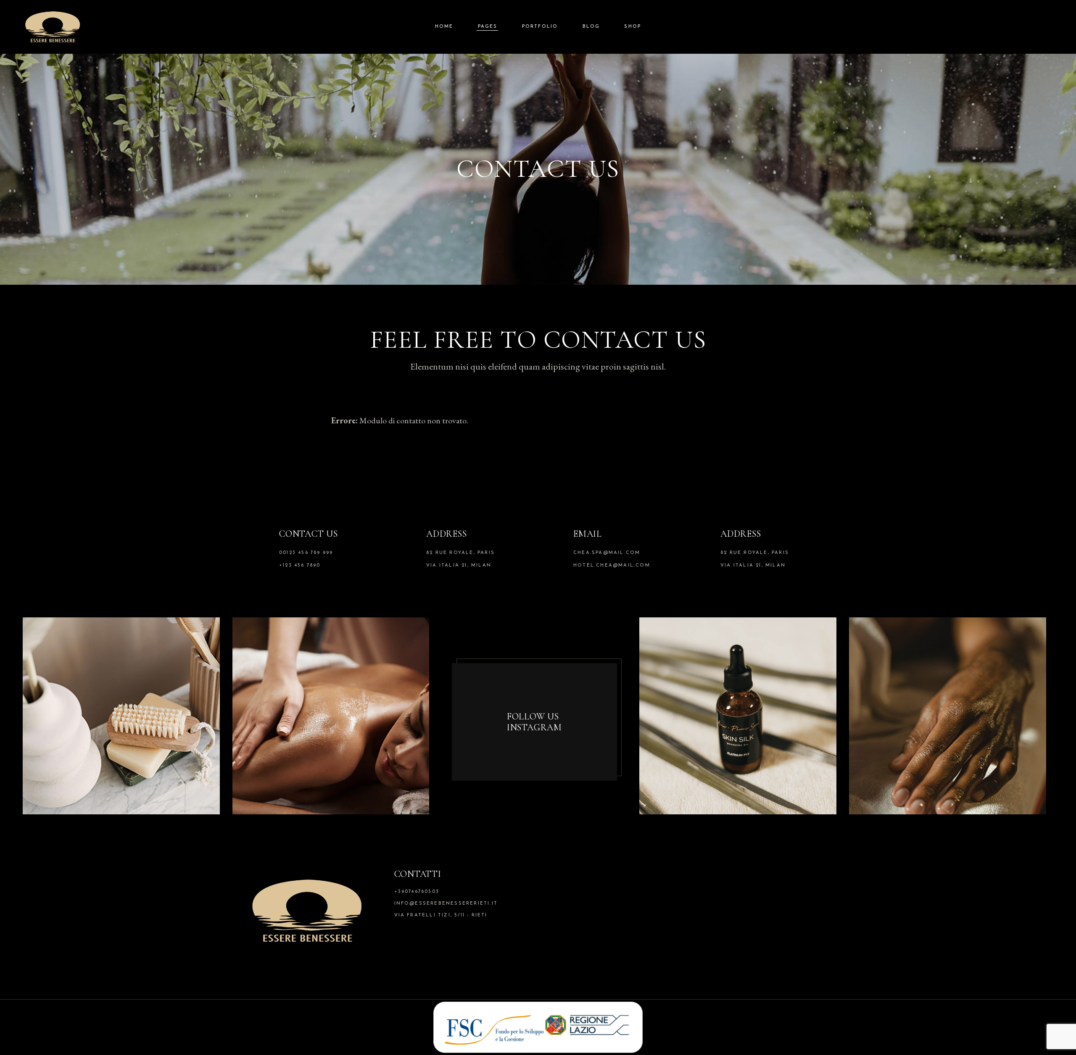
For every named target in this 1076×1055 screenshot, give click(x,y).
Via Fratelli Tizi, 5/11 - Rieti (441, 915)
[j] (121, 714)
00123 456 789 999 (306, 553)
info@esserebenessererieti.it (446, 903)
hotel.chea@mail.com (611, 565)
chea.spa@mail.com (606, 553)
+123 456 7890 (300, 565)
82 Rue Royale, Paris (460, 553)
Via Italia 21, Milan (458, 565)
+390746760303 (417, 892)
